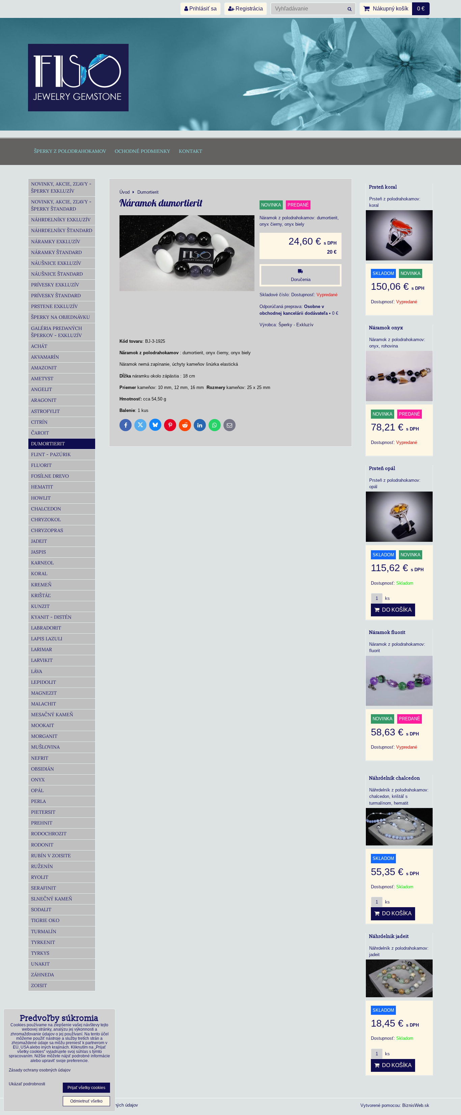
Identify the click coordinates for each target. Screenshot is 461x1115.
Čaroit (40, 433)
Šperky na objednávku (60, 317)
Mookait (42, 725)
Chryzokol (46, 520)
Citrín (39, 422)
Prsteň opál (382, 468)
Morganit (44, 736)
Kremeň (41, 585)
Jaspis (38, 552)
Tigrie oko (45, 920)
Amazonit (44, 368)
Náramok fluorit (387, 632)
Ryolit (39, 877)
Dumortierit (48, 444)
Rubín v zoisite (51, 856)
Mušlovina (45, 747)
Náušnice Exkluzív (56, 263)
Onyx (38, 780)
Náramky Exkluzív (55, 242)
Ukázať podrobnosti (27, 1084)
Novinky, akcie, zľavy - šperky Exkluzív (61, 187)
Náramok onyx (386, 328)
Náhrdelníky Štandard (61, 230)
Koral (39, 573)
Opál (37, 790)
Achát (39, 346)
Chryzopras (47, 530)
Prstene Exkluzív (54, 306)
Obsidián (42, 769)
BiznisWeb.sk (415, 1105)
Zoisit (39, 985)
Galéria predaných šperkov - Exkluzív (56, 331)
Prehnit (41, 823)
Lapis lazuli (46, 639)
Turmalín (43, 931)
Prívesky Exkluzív (55, 285)
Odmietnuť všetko (86, 1101)
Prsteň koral (383, 187)
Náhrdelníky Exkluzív (60, 220)
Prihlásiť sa (202, 8)
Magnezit (44, 693)
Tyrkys (40, 953)
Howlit (41, 498)
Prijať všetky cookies (86, 1087)
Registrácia (248, 8)
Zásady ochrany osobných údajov (40, 1070)
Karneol (42, 563)
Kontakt (190, 151)
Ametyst (42, 378)
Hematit (42, 487)
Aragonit (43, 400)
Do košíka (395, 610)
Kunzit (40, 606)
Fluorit (41, 465)
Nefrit (39, 758)
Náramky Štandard (56, 252)
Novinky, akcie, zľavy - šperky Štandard (61, 205)
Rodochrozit (48, 834)
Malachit (43, 704)
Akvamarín (45, 357)
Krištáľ (41, 595)
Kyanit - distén (51, 617)
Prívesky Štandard (56, 295)
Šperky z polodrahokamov (70, 151)
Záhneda (42, 975)
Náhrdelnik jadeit (389, 936)
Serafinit (43, 888)
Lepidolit (43, 682)
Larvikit (42, 660)
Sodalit (41, 910)
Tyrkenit (43, 942)
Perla (38, 801)
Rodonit (42, 845)
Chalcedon (46, 509)
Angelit (41, 389)
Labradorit (46, 628)
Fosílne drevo (50, 476)
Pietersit (43, 812)
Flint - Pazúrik (51, 454)
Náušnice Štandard (57, 274)
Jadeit (39, 541)
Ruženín (42, 866)
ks (387, 598)
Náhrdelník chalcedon (394, 778)
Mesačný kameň (52, 715)
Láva (36, 671)
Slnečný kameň (51, 899)
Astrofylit (45, 411)
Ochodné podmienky (142, 151)
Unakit (40, 964)
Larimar (41, 649)
